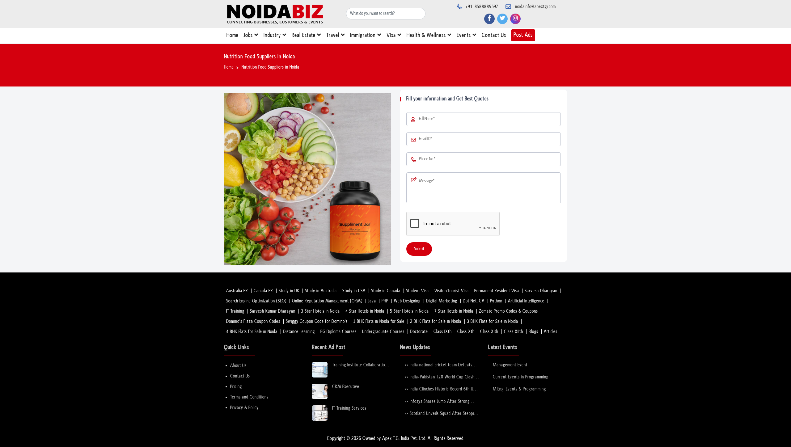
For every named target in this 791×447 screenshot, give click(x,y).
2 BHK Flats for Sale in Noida (435, 321)
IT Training (235, 311)
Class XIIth (513, 331)
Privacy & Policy (244, 407)
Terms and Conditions (249, 397)
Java (372, 301)
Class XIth (489, 331)
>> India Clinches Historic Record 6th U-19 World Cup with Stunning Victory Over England (440, 389)
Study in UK (289, 291)
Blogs (533, 331)
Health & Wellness (427, 35)
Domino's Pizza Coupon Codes (253, 321)
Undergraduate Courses (383, 331)
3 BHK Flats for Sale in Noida (492, 321)
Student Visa (417, 291)
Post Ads (523, 35)
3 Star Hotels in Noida (320, 311)
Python (496, 301)
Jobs (248, 35)
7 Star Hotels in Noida (453, 311)
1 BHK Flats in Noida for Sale (378, 321)
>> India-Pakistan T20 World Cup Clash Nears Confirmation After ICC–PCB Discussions (440, 377)
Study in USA (354, 291)
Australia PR (237, 291)
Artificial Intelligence (526, 301)
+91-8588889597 (482, 6)
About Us (238, 365)
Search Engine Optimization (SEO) (256, 301)
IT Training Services (349, 408)
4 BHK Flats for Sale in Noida (251, 331)
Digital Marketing (441, 301)
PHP (385, 301)
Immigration (363, 35)
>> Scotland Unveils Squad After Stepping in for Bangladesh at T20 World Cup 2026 (441, 413)
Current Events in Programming (520, 377)
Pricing (236, 386)
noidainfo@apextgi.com (535, 6)
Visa (392, 35)
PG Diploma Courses (338, 331)
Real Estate (304, 35)
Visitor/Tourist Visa (451, 291)
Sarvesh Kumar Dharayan (272, 311)
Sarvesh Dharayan (541, 291)
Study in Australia (321, 291)
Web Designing (407, 301)
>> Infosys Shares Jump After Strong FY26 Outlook (437, 401)
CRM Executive (345, 386)
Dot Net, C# (473, 301)
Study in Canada (385, 291)
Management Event (510, 365)
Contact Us (494, 35)
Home (232, 35)
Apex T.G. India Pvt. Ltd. (404, 438)
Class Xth (466, 331)
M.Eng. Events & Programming (519, 389)
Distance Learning (299, 331)
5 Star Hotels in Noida (409, 311)
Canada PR (263, 291)
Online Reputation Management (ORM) (327, 301)
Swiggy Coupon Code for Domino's (317, 321)
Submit (419, 249)
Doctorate (419, 331)
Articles (550, 331)
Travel (333, 35)
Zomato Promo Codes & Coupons (508, 311)
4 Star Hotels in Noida (364, 311)
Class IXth (443, 331)
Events (464, 35)
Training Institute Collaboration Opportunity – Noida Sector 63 (360, 365)
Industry (273, 35)
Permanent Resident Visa (496, 291)
